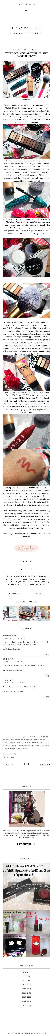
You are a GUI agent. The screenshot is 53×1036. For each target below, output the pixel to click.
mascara (14, 582)
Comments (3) (26, 561)
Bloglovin (16, 649)
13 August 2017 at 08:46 (14, 662)
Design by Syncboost (39, 1033)
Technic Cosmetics (15, 585)
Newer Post (8, 765)
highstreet (17, 579)
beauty (24, 576)
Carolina (7, 680)
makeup (7, 582)
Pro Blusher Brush (29, 325)
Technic (45, 582)
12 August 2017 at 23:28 (14, 638)
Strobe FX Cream (13, 395)
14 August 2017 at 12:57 (13, 683)
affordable (15, 576)
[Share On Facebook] (25, 569)
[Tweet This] (21, 569)
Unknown (8, 659)
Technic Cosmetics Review (34, 585)
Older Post (45, 765)
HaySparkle (26, 1033)
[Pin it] (28, 569)
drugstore (32, 576)
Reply (47, 654)
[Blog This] (31, 569)
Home (26, 764)
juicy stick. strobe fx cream (34, 579)
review (22, 582)
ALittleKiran (9, 635)
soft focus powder (33, 582)
